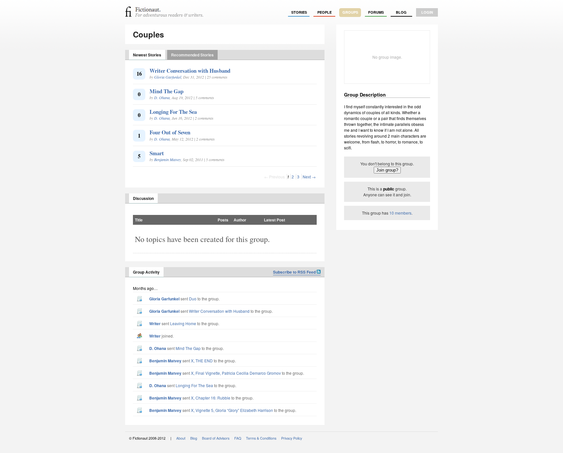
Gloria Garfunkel (167, 77)
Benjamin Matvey (167, 159)
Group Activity (146, 272)
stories (299, 12)
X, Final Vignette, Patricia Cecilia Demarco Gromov (236, 373)
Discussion (143, 198)
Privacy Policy (291, 438)
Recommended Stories (192, 55)
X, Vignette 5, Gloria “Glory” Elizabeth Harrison (232, 410)
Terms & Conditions (261, 438)
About (180, 438)
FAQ (237, 438)
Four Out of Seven (170, 132)
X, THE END (202, 360)
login (427, 12)
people (324, 12)
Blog (401, 12)
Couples (148, 34)
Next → (309, 176)
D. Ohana (162, 97)
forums (376, 12)
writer (155, 323)
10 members (400, 213)
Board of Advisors (215, 438)
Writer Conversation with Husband (190, 71)
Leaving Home (183, 323)
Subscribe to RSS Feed (295, 272)
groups (350, 12)
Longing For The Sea (173, 112)
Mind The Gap (166, 91)
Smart (157, 153)
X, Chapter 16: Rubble (210, 397)
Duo (192, 298)
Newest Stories (147, 55)
